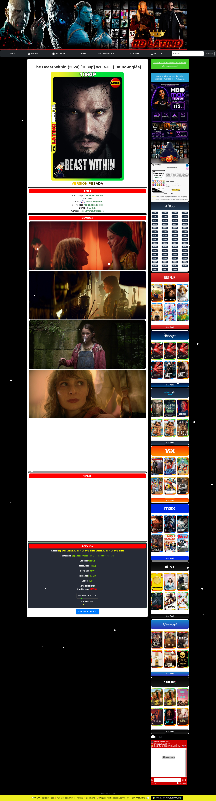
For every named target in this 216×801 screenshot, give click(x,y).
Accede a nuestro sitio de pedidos (169, 64)
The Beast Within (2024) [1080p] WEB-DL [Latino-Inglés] (87, 67)
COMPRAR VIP (107, 53)
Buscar (209, 53)
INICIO (13, 53)
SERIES (82, 53)
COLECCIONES (132, 53)
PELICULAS (59, 53)
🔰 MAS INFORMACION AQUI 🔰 (167, 798)
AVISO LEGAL (159, 53)
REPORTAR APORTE (87, 611)
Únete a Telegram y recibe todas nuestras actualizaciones (170, 77)
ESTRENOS (35, 53)
